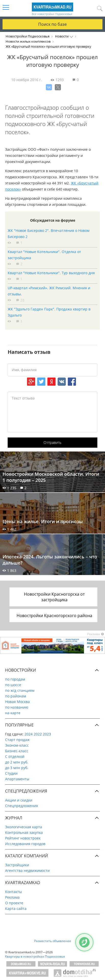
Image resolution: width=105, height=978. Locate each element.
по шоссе (13, 684)
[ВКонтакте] (49, 87)
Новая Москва (17, 701)
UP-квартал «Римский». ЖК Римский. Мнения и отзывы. (49, 290)
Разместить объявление (52, 941)
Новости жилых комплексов (28, 41)
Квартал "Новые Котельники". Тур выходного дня (51, 272)
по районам (15, 696)
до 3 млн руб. (16, 767)
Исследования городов (25, 843)
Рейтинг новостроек (23, 838)
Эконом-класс (17, 745)
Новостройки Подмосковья (27, 36)
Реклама (12, 897)
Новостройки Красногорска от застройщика (54, 597)
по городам (15, 679)
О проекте (14, 902)
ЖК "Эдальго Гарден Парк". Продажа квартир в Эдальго (49, 312)
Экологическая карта (23, 826)
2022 (38, 734)
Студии (11, 773)
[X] (58, 87)
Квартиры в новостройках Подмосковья (35, 956)
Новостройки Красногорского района (54, 615)
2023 (47, 734)
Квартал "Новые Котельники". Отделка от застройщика (44, 254)
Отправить (52, 442)
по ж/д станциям (19, 690)
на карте (12, 712)
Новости (62, 36)
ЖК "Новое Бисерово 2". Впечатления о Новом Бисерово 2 (48, 233)
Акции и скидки (18, 800)
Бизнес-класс (16, 750)
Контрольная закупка (24, 832)
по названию (16, 707)
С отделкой (14, 756)
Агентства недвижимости (27, 870)
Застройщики (17, 864)
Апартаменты (17, 778)
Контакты (13, 891)
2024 (28, 734)
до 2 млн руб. (16, 762)
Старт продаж (17, 739)
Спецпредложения (21, 805)
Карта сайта (16, 908)
